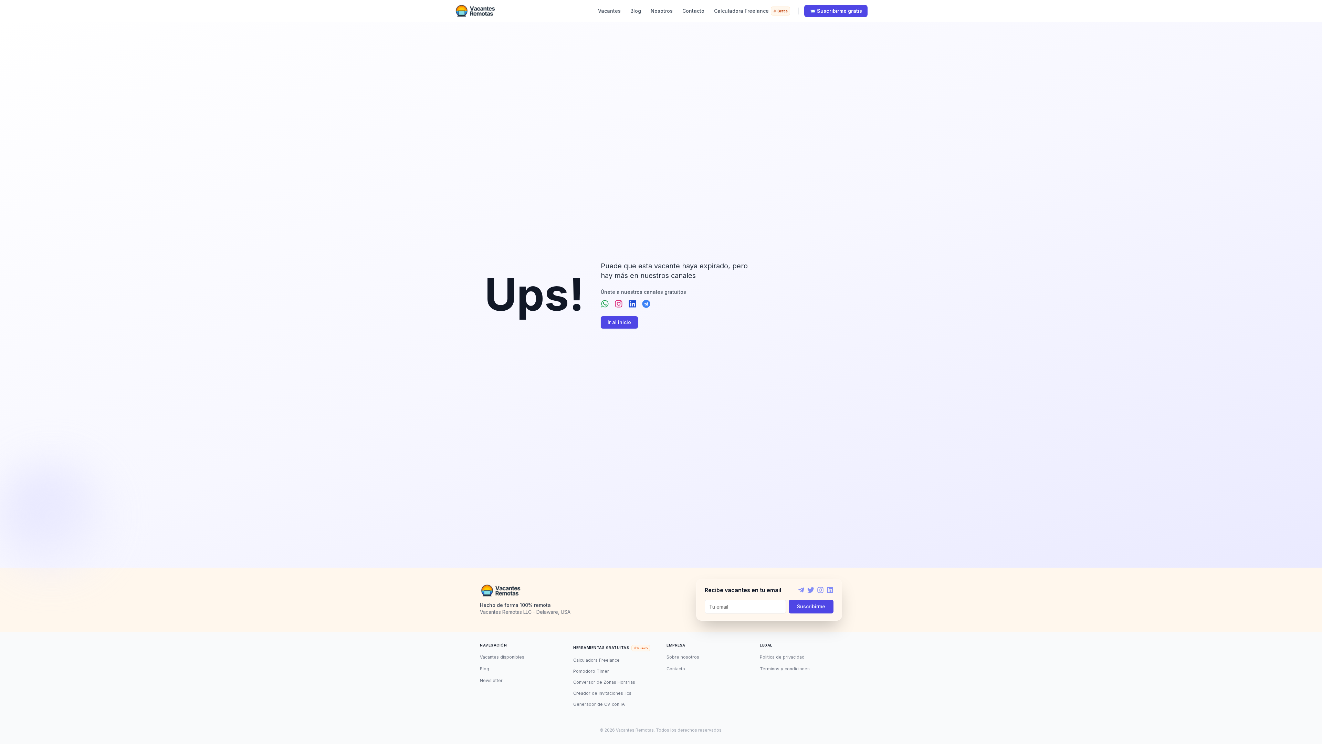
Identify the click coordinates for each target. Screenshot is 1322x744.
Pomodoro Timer (591, 671)
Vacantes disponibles (502, 657)
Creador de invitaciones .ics (602, 693)
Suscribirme (811, 606)
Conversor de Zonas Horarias (604, 682)
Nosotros (662, 11)
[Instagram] (820, 590)
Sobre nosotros (683, 657)
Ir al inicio (619, 322)
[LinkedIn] (830, 590)
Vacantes (609, 11)
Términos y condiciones (785, 668)
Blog (635, 11)
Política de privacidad (782, 657)
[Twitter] (810, 590)
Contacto (693, 11)
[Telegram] (801, 590)
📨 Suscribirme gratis (836, 11)
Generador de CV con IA (599, 704)
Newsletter (491, 680)
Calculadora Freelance (751, 11)
